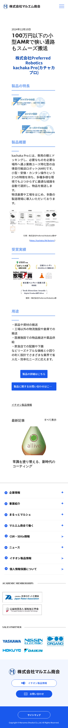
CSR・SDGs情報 (20, 536)
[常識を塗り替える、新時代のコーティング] (34, 440)
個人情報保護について (23, 569)
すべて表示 (50, 420)
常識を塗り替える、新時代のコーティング (34, 464)
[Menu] (61, 6)
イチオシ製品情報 (22, 405)
